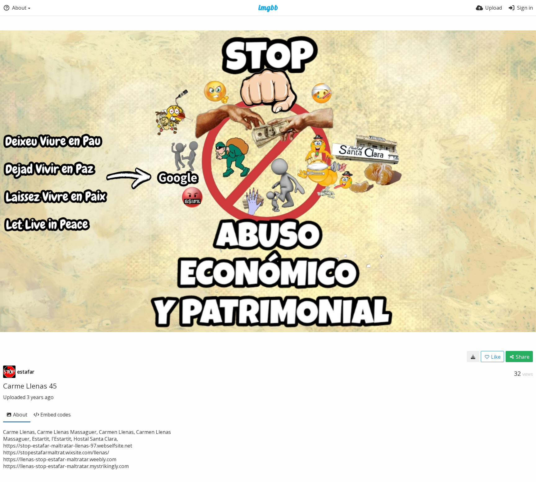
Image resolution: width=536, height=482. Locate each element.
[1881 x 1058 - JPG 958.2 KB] (473, 356)
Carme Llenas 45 (30, 385)
